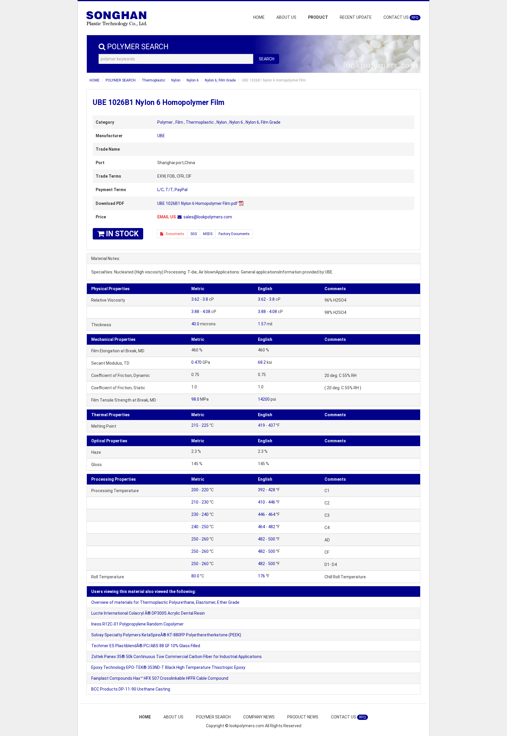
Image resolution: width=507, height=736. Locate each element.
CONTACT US (400, 17)
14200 (264, 399)
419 (261, 425)
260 (205, 539)
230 (205, 502)
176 (261, 576)
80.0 (195, 576)
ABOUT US (286, 17)
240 (205, 514)
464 (271, 514)
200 (194, 489)
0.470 (196, 362)
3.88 (195, 311)
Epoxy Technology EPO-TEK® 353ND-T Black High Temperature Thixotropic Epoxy (168, 667)
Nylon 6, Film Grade (220, 80)
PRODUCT (318, 17)
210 (194, 502)
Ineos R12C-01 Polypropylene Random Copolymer (137, 624)
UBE (161, 135)
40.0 (195, 324)
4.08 (206, 311)
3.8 (205, 299)
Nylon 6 (193, 80)
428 (271, 489)
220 (205, 489)
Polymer (165, 122)
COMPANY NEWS (259, 717)
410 (261, 502)
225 (205, 425)
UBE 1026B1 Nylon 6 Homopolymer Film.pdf (197, 203)
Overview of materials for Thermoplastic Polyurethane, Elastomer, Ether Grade (165, 602)
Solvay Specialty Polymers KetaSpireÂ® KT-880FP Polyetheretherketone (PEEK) (166, 635)
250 (205, 526)
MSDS (207, 234)
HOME (259, 17)
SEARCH (266, 59)
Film (179, 122)
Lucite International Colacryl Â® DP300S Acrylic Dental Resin (148, 613)
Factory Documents (234, 234)
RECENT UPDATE (356, 17)
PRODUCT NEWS (302, 717)
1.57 (262, 324)
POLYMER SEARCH (121, 80)
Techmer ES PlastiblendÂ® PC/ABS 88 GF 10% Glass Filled (145, 645)
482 (271, 526)
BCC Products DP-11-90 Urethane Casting (130, 689)
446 (271, 502)
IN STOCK (121, 234)
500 (271, 539)
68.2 (262, 362)
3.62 (195, 299)
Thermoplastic (153, 80)
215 (194, 425)
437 (271, 425)
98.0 (195, 399)
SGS (193, 234)
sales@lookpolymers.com (207, 217)
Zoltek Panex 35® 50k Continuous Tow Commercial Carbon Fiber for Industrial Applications (176, 656)
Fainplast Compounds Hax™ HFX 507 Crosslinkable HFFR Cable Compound (159, 678)
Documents (173, 234)
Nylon (175, 80)
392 (261, 489)
